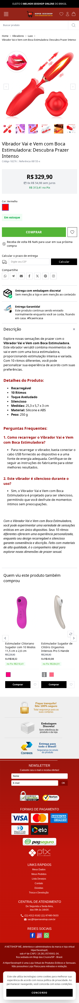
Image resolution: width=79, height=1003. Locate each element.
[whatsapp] (46, 935)
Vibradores (18, 36)
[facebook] (32, 935)
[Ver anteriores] (6, 638)
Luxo (30, 36)
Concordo (40, 992)
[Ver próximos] (73, 638)
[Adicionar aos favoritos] (35, 684)
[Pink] (8, 674)
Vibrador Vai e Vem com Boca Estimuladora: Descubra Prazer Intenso (39, 39)
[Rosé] (52, 674)
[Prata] (44, 674)
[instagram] (39, 935)
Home (5, 36)
